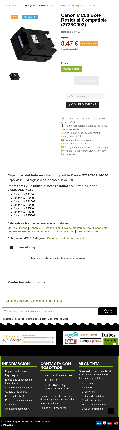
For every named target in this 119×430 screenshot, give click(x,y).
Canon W (35, 228)
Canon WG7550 (64, 231)
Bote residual (52, 228)
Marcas (12, 228)
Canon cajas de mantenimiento (66, 238)
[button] (86, 80)
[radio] (71, 69)
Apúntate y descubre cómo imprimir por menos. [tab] (34, 300)
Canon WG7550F (87, 231)
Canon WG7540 (42, 231)
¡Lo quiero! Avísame (82, 104)
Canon (23, 228)
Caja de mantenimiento (76, 228)
